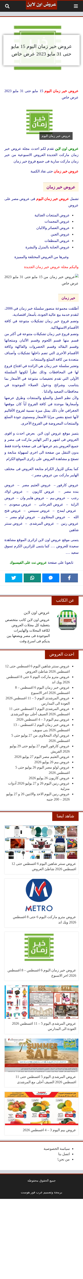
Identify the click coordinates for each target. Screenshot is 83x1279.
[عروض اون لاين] (41, 5)
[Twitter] (13, 577)
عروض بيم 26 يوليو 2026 (52, 762)
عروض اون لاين (37, 612)
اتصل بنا (64, 1154)
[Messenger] (51, 577)
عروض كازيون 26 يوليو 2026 (49, 778)
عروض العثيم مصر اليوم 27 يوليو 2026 (42, 757)
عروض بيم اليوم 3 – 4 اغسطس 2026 (43, 719)
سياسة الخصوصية (57, 1149)
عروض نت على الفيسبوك (28, 562)
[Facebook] (69, 577)
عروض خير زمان (66, 171)
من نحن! (63, 1159)
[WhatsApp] (32, 577)
